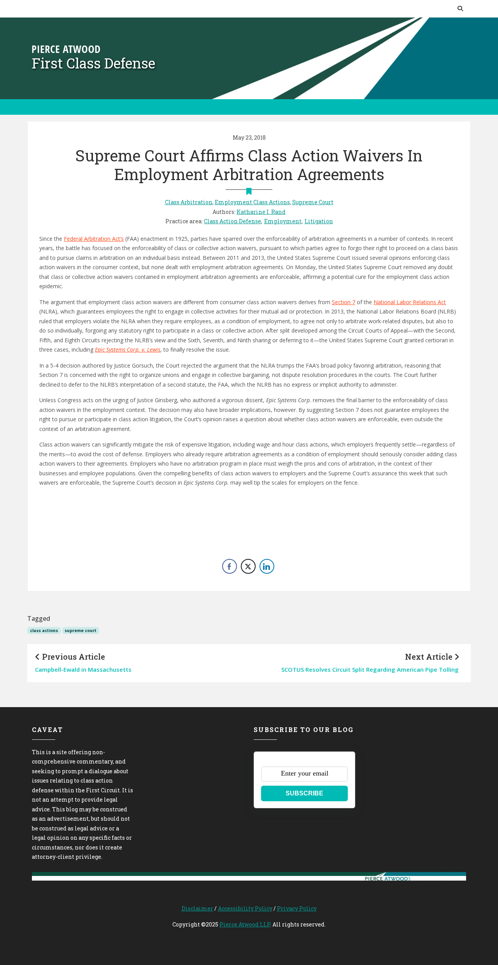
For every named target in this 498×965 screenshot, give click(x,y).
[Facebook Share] (229, 566)
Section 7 (343, 302)
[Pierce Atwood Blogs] (66, 48)
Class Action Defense (232, 221)
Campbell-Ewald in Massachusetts (83, 669)
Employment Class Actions (252, 202)
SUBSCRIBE (304, 793)
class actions (44, 630)
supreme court (80, 630)
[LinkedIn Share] (267, 566)
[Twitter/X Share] (248, 566)
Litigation (319, 221)
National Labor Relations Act (410, 302)
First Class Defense (93, 63)
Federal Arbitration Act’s (94, 238)
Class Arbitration (188, 202)
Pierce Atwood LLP (244, 924)
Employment (283, 221)
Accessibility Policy (245, 908)
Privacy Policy (297, 908)
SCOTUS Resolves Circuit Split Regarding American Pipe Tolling (370, 669)
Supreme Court (312, 202)
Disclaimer (197, 908)
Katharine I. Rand (261, 211)
